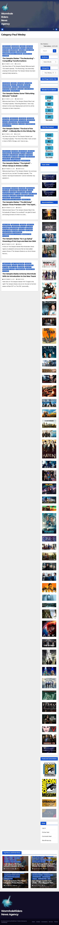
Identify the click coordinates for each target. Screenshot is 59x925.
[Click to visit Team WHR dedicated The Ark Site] (49, 628)
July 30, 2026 (9, 885)
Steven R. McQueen (29, 88)
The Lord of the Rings (37, 874)
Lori (17, 868)
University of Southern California (12, 861)
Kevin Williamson (13, 122)
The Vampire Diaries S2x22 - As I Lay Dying (12, 234)
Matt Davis (17, 193)
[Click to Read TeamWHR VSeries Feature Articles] (49, 729)
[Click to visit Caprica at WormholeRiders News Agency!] (49, 275)
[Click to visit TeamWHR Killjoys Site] (49, 488)
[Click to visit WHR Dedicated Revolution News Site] (49, 556)
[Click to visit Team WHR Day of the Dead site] (49, 336)
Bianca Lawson (6, 224)
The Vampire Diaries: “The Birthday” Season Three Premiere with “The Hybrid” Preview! (19, 204)
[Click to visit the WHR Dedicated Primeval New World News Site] (49, 547)
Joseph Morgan (15, 48)
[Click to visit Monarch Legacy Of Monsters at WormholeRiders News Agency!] (49, 523)
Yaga (49, 878)
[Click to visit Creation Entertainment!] (49, 803)
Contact (38, 921)
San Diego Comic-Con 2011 (8, 269)
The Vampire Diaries (21, 51)
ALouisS (18, 63)
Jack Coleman (28, 83)
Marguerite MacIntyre (23, 122)
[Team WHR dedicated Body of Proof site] (49, 263)
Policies (56, 921)
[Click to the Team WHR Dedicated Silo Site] (49, 587)
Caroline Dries (15, 46)
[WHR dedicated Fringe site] (49, 433)
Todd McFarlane (46, 876)
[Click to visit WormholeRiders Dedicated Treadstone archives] (49, 695)
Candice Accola (6, 46)
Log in (44, 828)
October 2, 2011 (8, 134)
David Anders (22, 187)
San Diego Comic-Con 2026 (39, 861)
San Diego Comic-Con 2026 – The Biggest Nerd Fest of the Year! (43, 883)
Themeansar (4, 922)
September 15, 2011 (9, 244)
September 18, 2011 (9, 207)
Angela (19, 207)
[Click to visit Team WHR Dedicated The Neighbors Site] (49, 671)
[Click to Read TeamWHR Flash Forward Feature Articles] (49, 423)
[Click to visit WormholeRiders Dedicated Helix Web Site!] (49, 464)
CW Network (29, 46)
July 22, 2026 (37, 885)
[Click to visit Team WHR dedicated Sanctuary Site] (49, 566)
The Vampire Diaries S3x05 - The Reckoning (12, 53)
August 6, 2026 (38, 868)
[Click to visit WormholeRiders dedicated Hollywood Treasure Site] (49, 475)
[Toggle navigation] (28, 29)
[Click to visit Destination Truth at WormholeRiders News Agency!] (49, 370)
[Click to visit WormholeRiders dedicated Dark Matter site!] (49, 321)
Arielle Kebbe (6, 118)
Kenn (45, 868)
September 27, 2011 (9, 168)
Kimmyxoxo (19, 99)
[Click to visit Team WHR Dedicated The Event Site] (49, 643)
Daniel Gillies (30, 224)
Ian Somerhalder (7, 48)
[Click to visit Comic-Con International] (49, 769)
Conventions (44, 921)
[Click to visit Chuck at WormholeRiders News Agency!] (49, 290)
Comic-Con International (18, 263)
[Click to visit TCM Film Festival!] (49, 813)
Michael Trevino (6, 156)
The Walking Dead (37, 876)
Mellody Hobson (18, 856)
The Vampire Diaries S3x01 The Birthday (12, 199)
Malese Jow (21, 154)
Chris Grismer (30, 118)
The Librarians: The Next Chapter (12, 874)
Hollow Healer (49, 856)
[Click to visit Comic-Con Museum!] (49, 788)
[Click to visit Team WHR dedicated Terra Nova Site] (49, 614)
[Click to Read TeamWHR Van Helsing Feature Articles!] (49, 719)
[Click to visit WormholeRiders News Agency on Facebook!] (49, 185)
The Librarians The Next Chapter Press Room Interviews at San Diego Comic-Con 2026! (14, 884)
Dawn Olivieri (6, 189)
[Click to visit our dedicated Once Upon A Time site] (49, 538)
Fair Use (51, 921)
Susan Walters (6, 90)
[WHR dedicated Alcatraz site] (49, 226)
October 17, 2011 (9, 63)
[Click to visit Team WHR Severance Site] (49, 576)
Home (33, 921)
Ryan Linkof (16, 858)
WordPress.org (46, 840)
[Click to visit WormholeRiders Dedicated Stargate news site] (49, 597)
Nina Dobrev (5, 51)
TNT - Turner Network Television (11, 876)
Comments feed (46, 836)
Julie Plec (23, 48)
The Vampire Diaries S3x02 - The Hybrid (11, 160)
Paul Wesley (12, 51)
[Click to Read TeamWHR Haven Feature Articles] (49, 449)
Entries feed (45, 832)
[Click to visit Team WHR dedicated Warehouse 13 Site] (49, 739)
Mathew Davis (6, 88)
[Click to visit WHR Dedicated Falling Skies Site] (49, 403)
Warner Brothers (27, 53)
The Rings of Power (48, 874)
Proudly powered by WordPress (9, 921)
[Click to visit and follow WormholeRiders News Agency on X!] (49, 193)
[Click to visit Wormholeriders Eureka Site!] (49, 391)
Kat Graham (29, 48)
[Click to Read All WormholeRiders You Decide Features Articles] (49, 177)
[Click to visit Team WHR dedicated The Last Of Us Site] (49, 657)
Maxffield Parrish (8, 856)
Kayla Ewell (27, 85)
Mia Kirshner (24, 193)
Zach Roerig (5, 55)
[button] (53, 29)
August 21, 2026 (9, 868)
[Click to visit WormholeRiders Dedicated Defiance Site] (49, 363)
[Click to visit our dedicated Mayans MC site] (49, 508)
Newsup (23, 921)
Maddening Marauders (38, 858)
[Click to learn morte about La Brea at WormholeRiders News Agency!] (49, 500)
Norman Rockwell (8, 858)
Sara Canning (20, 195)
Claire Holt (22, 46)
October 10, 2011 (9, 99)
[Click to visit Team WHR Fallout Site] (49, 413)
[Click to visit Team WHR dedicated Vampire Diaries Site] (49, 707)
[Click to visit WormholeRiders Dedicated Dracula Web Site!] (49, 379)
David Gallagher (30, 187)
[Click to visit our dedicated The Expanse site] (49, 683)
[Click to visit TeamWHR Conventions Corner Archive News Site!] (49, 750)
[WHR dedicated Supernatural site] (49, 605)
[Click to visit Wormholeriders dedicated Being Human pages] (49, 251)
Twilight (35, 878)
